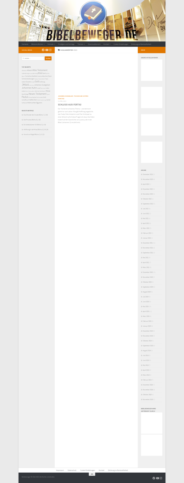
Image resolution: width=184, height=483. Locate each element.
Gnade (32, 82)
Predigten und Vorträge (66, 44)
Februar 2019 (147, 380)
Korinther (43, 88)
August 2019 (147, 351)
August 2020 (147, 292)
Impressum (60, 470)
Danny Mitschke (43, 76)
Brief (44, 73)
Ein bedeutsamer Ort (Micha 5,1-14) (35, 125)
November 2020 (148, 277)
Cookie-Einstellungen (121, 44)
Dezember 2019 (148, 331)
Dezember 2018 (148, 385)
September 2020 (148, 287)
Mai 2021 (145, 258)
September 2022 (148, 204)
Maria (26, 91)
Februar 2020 (147, 321)
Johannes (31, 85)
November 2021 (148, 248)
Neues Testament (37, 93)
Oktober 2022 (147, 199)
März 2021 (146, 267)
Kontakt (106, 44)
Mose (48, 91)
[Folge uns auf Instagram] (50, 50)
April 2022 (146, 223)
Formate (51, 44)
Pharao (30, 97)
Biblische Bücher (37, 44)
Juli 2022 (145, 209)
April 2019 (146, 370)
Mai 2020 (145, 306)
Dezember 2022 (148, 189)
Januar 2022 (147, 238)
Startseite (25, 44)
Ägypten (39, 103)
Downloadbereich (94, 44)
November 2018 (148, 390)
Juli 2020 (145, 297)
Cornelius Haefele (31, 76)
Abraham (24, 70)
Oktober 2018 (147, 395)
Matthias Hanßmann (40, 91)
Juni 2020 (146, 302)
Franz (46, 79)
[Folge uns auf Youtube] (46, 50)
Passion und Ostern (81, 96)
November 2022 (148, 194)
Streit (38, 100)
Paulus (25, 96)
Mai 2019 (145, 365)
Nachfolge (25, 94)
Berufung (35, 73)
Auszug (30, 73)
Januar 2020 (147, 326)
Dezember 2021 (148, 243)
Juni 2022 (146, 214)
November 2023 (148, 179)
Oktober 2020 (147, 282)
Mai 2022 (145, 218)
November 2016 (148, 399)
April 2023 (146, 184)
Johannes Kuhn (29, 87)
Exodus (36, 79)
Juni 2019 (146, 360)
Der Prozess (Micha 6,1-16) (32, 120)
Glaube (28, 82)
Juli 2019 (145, 355)
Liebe (47, 88)
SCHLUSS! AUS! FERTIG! (69, 104)
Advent (29, 70)
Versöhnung (43, 100)
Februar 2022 (147, 233)
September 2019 (148, 346)
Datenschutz (72, 470)
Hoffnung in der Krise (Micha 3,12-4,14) (36, 129)
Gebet (23, 82)
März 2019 (146, 375)
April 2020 (146, 311)
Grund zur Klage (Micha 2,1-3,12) (34, 134)
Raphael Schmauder (37, 97)
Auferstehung (25, 73)
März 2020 (146, 316)
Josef (38, 88)
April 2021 (146, 262)
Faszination (41, 79)
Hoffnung (42, 82)
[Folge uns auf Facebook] (43, 50)
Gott (37, 81)
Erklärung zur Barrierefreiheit (141, 44)
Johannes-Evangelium (65, 96)
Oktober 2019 (147, 341)
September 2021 (148, 253)
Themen (80, 44)
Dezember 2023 (148, 174)
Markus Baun (31, 91)
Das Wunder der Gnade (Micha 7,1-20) (36, 115)
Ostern (48, 94)
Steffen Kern (33, 100)
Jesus (25, 84)
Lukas (23, 91)
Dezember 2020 (148, 272)
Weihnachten (31, 103)
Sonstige (61, 99)
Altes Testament (39, 70)
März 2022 (146, 228)
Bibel (40, 73)
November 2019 (148, 336)
